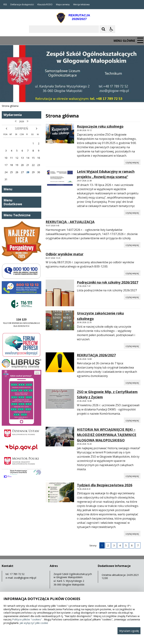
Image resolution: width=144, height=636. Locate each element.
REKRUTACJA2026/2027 (79, 17)
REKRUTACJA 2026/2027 (96, 355)
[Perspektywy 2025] (21, 261)
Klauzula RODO (45, 5)
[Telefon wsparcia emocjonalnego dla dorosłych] (21, 329)
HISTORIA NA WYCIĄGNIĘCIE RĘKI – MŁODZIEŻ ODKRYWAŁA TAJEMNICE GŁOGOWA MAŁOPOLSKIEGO (106, 435)
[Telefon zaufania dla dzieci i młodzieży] (21, 311)
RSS (5, 5)
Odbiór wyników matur (64, 254)
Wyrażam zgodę (129, 630)
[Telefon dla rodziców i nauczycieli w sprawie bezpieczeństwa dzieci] (21, 278)
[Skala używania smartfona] (21, 478)
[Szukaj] (103, 29)
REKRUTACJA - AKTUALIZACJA (70, 222)
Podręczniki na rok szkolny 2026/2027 (107, 282)
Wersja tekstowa (81, 5)
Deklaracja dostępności (22, 5)
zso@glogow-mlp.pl (25, 577)
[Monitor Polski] (21, 466)
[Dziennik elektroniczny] (21, 367)
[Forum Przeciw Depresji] (21, 356)
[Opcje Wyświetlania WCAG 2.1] (111, 29)
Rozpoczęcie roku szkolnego (100, 126)
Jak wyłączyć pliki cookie (34, 623)
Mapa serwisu (63, 5)
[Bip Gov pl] (21, 452)
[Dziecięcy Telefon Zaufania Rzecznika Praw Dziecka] (21, 293)
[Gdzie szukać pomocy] (21, 425)
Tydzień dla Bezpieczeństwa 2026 (104, 485)
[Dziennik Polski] (21, 439)
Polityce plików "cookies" (27, 619)
